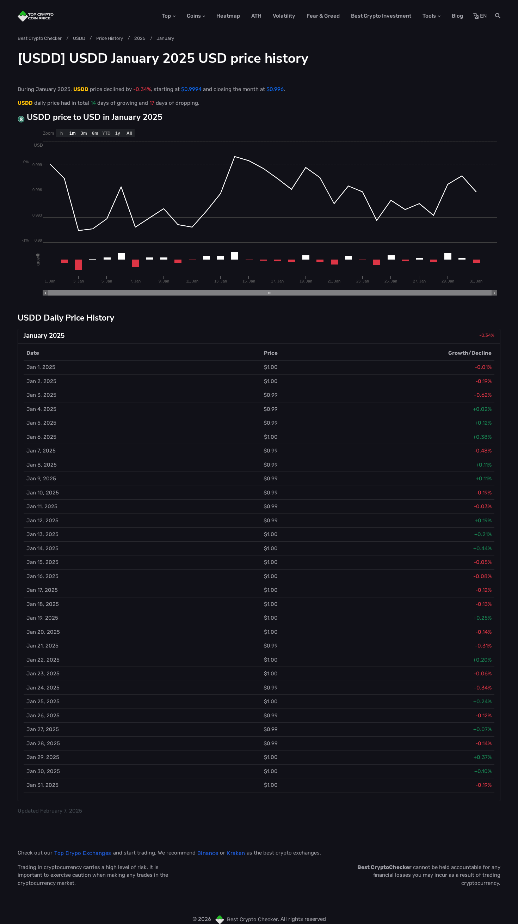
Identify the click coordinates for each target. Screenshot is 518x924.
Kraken (236, 853)
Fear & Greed (323, 16)
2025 (140, 38)
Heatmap (228, 16)
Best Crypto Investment (381, 16)
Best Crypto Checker (40, 38)
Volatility (284, 16)
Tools (429, 16)
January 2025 (44, 335)
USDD (79, 38)
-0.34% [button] (486, 335)
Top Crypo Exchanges (82, 853)
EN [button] (483, 16)
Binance (207, 853)
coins (194, 16)
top (166, 16)
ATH (256, 16)
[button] (495, 16)
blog (457, 16)
